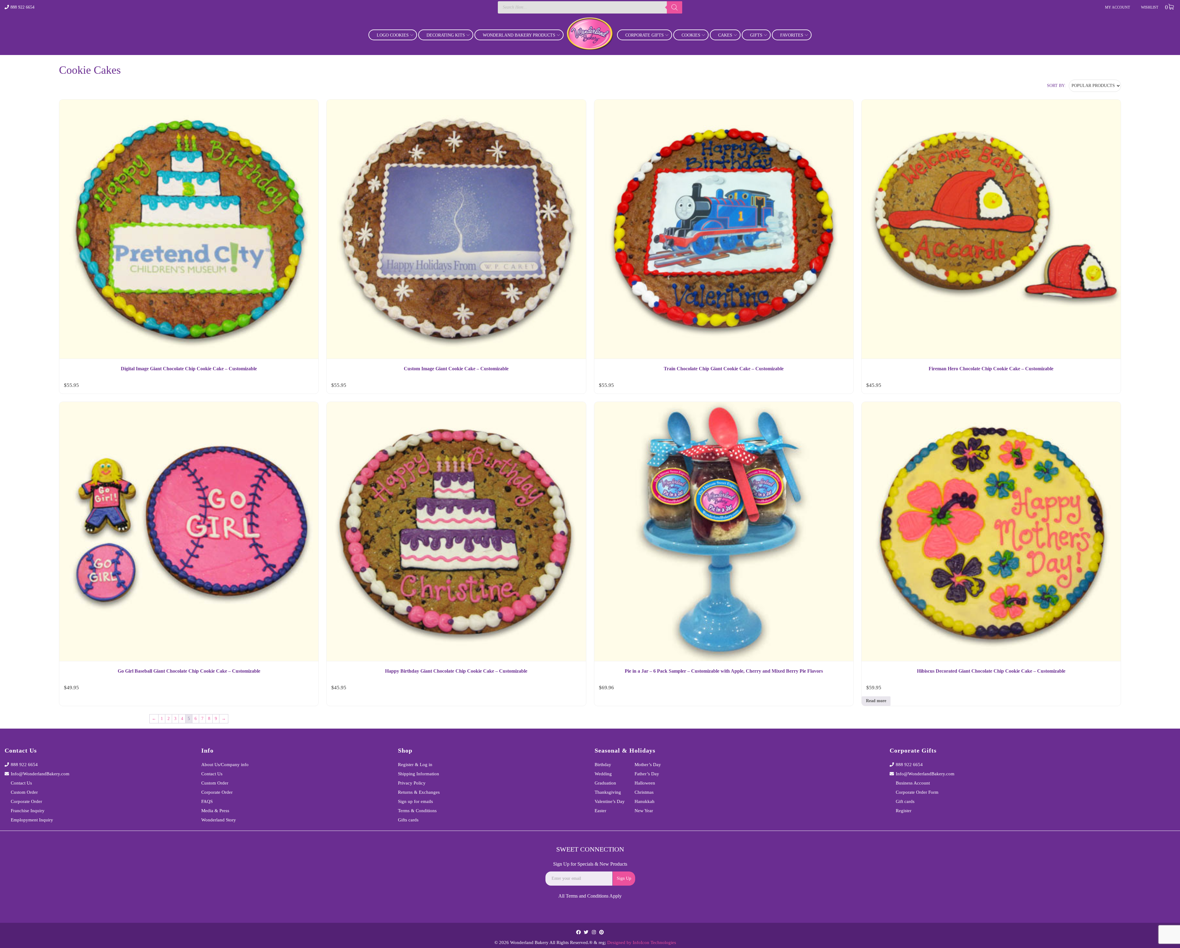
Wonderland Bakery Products (519, 35)
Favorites (791, 35)
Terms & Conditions (417, 810)
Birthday (603, 764)
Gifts (756, 35)
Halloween (645, 783)
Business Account (913, 783)
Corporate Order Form (917, 792)
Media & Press (215, 810)
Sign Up (624, 878)
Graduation (605, 783)
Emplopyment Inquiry (32, 819)
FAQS (207, 801)
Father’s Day (647, 773)
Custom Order (24, 792)
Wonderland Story (218, 819)
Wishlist (1149, 7)
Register (903, 810)
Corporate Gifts (644, 35)
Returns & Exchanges (419, 792)
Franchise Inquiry (28, 810)
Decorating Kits (446, 35)
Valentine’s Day (610, 801)
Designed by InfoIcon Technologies (641, 942)
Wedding (603, 773)
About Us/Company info (225, 764)
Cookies (691, 35)
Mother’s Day (648, 764)
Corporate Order (26, 801)
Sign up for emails (415, 801)
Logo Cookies (393, 35)
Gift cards (905, 801)
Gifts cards (408, 819)
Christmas (644, 792)
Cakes (725, 35)
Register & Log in (415, 764)
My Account (1117, 7)
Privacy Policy (412, 783)
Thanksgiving (608, 792)
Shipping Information (418, 773)
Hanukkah (645, 801)
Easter (600, 810)
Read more (876, 700)
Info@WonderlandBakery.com (40, 773)
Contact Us (21, 783)
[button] (308, 386)
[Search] (674, 7)
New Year (644, 810)
